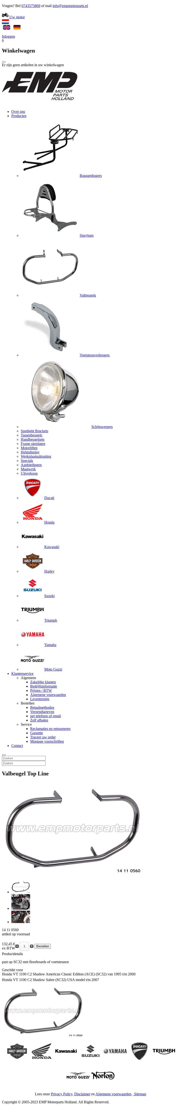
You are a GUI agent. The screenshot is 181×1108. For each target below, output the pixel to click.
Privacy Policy (61, 1094)
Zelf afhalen (39, 720)
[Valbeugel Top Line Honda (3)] (20, 922)
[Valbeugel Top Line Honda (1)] (20, 892)
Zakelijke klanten (43, 682)
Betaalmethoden (42, 707)
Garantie (36, 733)
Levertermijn (39, 699)
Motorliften (29, 448)
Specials (27, 461)
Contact (17, 746)
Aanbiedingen (31, 465)
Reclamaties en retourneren (50, 729)
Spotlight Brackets (34, 431)
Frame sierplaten (33, 444)
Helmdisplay (30, 452)
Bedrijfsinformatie (43, 686)
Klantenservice (22, 674)
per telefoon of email (45, 716)
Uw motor (16, 17)
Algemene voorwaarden (48, 695)
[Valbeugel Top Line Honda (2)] (20, 908)
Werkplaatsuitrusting (36, 456)
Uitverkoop (29, 473)
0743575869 (30, 6)
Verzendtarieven (42, 712)
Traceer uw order (43, 737)
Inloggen (8, 36)
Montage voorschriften (47, 741)
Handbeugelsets (32, 439)
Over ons (18, 112)
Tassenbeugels (31, 435)
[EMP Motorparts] (39, 104)
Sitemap (140, 1094)
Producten (18, 116)
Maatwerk (28, 469)
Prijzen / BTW (41, 690)
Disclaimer (82, 1094)
